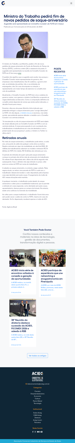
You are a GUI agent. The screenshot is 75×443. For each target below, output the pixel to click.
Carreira (37, 391)
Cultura (37, 398)
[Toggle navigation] (71, 3)
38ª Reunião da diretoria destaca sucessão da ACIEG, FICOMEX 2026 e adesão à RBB (61, 103)
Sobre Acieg (37, 413)
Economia (37, 396)
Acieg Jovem (37, 420)
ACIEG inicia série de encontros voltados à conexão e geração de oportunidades (61, 79)
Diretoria (38, 417)
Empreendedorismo (37, 394)
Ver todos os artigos (37, 355)
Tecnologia (37, 403)
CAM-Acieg (37, 415)
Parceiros (37, 422)
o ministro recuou (26, 113)
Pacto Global (37, 401)
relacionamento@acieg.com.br (38, 384)
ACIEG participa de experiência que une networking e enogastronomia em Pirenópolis (60, 91)
